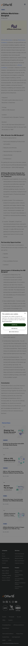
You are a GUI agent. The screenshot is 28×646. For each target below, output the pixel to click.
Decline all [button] (14, 328)
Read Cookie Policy (7, 321)
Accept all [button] (14, 324)
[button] (14, 331)
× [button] (24, 313)
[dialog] (14, 323)
